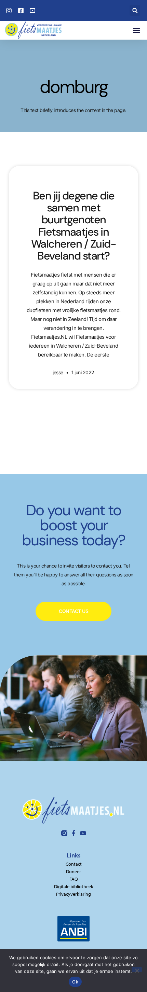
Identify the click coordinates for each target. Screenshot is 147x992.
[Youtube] (83, 833)
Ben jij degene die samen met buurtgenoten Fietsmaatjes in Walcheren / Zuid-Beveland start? (73, 225)
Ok (75, 981)
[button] (135, 10)
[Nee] (137, 969)
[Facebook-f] (73, 833)
